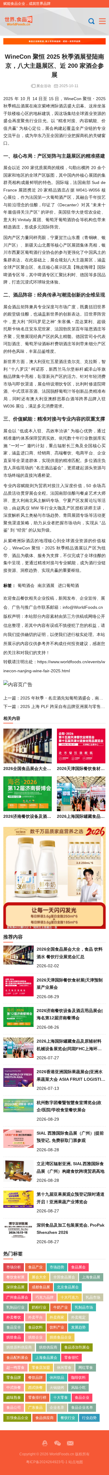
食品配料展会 (17, 1357)
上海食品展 (91, 1277)
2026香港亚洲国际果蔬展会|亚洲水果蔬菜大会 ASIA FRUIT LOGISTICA (70, 1079)
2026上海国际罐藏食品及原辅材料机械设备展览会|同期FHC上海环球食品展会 (69, 1048)
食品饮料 (35, 1327)
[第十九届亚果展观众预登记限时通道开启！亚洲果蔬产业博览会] (18, 1201)
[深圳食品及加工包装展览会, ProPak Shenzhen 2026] (18, 1232)
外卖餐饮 (13, 1317)
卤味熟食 (13, 1397)
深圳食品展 (15, 1287)
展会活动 (43, 86)
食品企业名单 (82, 1407)
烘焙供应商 (48, 1347)
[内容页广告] (17, 684)
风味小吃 (78, 1387)
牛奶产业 (60, 1307)
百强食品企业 (17, 1418)
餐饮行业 (68, 1418)
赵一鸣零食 (15, 1367)
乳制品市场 (84, 1307)
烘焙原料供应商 (19, 1347)
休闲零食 (64, 1367)
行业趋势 (89, 1418)
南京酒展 (46, 585)
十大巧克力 (70, 1297)
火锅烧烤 (57, 1387)
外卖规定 (78, 1317)
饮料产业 (57, 1327)
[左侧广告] (54, 878)
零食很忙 (71, 1357)
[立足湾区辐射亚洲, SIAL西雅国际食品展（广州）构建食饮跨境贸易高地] (18, 1171)
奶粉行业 (39, 1307)
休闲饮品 (57, 1377)
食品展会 (78, 1267)
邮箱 (70, 1443)
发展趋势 (78, 1327)
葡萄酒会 (26, 585)
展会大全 (39, 1277)
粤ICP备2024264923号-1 (47, 1462)
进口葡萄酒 (68, 585)
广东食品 (35, 1407)
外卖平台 (35, 1317)
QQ (44, 1443)
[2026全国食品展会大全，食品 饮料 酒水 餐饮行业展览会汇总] (27, 746)
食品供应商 (44, 1418)
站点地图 (75, 1462)
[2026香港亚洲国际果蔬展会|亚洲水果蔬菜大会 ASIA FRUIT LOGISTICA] (18, 1079)
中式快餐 (13, 1387)
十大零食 (60, 1397)
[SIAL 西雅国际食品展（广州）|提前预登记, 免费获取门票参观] (18, 1140)
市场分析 (13, 1267)
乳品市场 (93, 1297)
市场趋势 (57, 1267)
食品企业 (82, 1397)
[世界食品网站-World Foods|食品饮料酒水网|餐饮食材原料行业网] (23, 21)
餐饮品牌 (35, 1377)
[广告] (54, 41)
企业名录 (57, 1407)
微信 (57, 1443)
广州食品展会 (17, 1297)
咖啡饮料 (78, 1377)
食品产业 (35, 1267)
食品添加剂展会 (77, 1347)
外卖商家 (57, 1317)
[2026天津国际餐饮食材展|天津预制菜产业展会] (81, 746)
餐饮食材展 (15, 1277)
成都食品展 (41, 1287)
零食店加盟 (41, 1367)
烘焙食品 (13, 1337)
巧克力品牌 (44, 1297)
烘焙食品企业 (60, 1337)
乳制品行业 (15, 1307)
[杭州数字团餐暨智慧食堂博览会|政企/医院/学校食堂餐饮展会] (18, 1110)
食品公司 (13, 1407)
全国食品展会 (64, 1277)
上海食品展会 (46, 1357)
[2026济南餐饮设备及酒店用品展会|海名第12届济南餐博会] (27, 793)
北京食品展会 (68, 1287)
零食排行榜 (37, 1397)
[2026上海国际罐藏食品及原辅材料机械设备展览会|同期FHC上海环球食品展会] (81, 793)
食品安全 (13, 1327)
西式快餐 (35, 1387)
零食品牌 (13, 1377)
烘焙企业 (35, 1337)
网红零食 (85, 1367)
